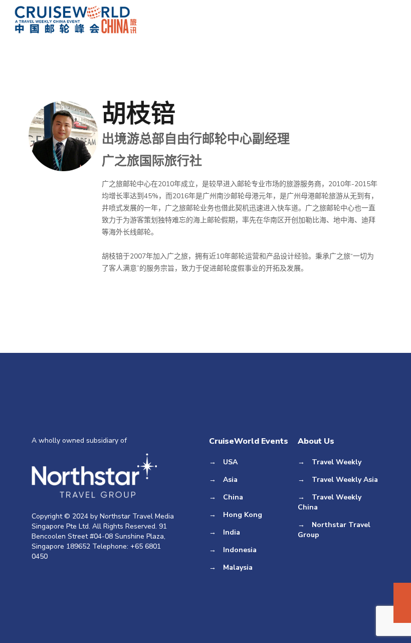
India (231, 532)
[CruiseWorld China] (76, 20)
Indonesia (240, 550)
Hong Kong (242, 515)
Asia (230, 479)
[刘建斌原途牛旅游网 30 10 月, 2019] (402, 603)
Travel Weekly (336, 462)
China (233, 497)
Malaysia (238, 567)
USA (230, 462)
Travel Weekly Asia (345, 479)
